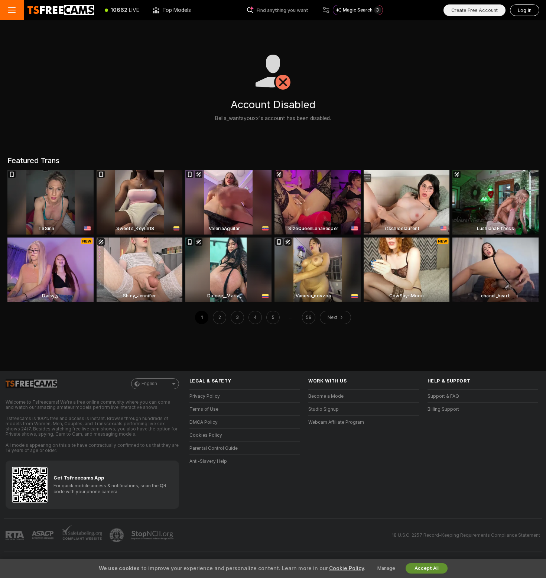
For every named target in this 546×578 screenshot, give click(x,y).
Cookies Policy (205, 435)
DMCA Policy (203, 422)
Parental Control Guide (213, 448)
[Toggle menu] (12, 10)
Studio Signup (323, 409)
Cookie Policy (346, 568)
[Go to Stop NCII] (153, 535)
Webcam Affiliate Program (336, 422)
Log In (525, 10)
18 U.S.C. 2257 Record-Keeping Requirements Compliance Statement (466, 535)
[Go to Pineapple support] (117, 535)
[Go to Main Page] (61, 10)
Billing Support (443, 409)
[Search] (326, 10)
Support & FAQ (443, 396)
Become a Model (326, 396)
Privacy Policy (204, 396)
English (149, 383)
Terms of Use (203, 409)
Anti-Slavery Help (208, 461)
